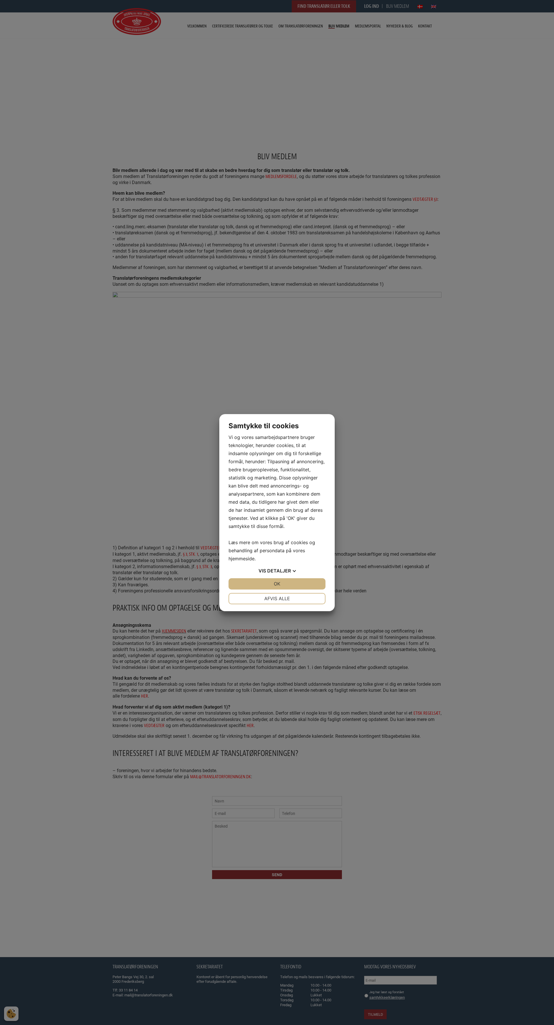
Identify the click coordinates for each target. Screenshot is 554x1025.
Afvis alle (277, 598)
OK (277, 584)
